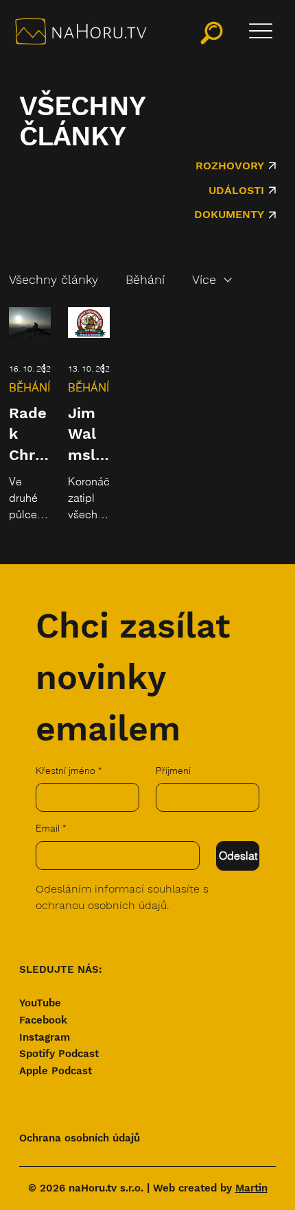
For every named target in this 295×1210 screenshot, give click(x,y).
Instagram (44, 1037)
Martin (251, 1188)
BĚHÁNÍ (29, 387)
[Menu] (260, 30)
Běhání (145, 279)
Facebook (43, 1020)
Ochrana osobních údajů (79, 1138)
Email (51, 828)
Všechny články (53, 279)
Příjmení (173, 770)
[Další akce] (48, 369)
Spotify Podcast (59, 1054)
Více (204, 279)
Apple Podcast (55, 1071)
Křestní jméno (69, 770)
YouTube (40, 1003)
